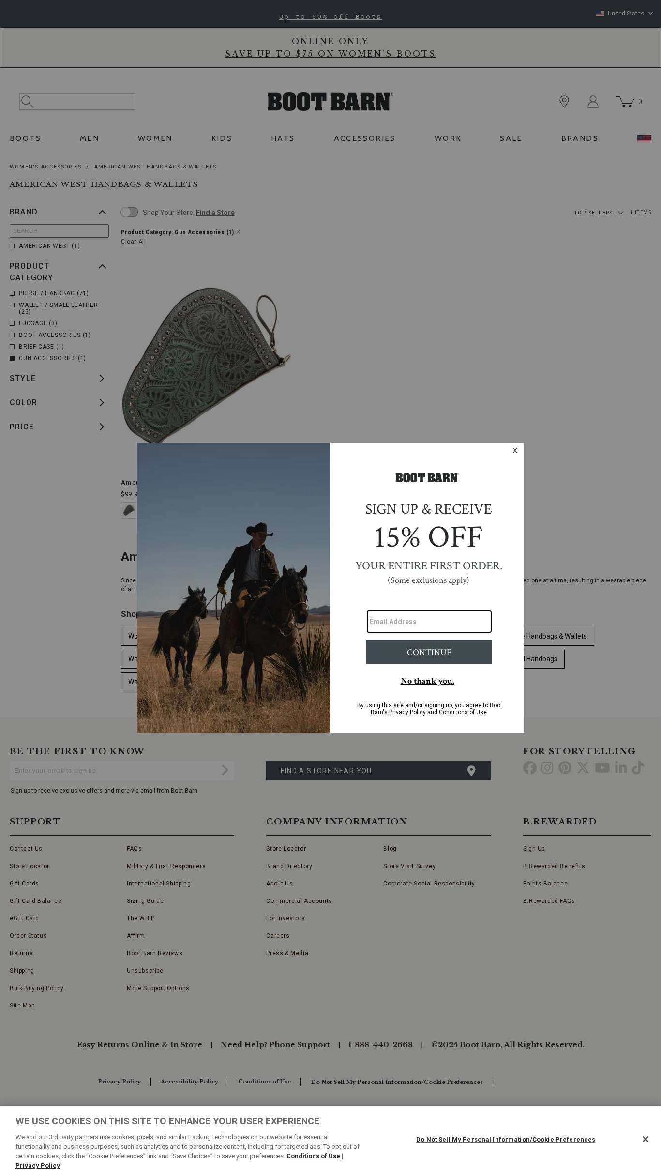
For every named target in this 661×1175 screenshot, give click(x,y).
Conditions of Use (313, 1156)
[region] (330, 1140)
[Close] (645, 1139)
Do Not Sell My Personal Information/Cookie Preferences (505, 1139)
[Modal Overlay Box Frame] (330, 588)
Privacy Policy (37, 1165)
